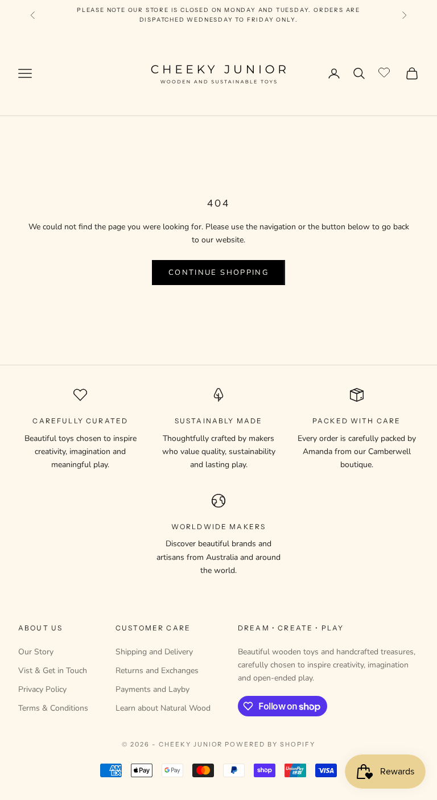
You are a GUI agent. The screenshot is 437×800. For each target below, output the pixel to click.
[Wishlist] (385, 72)
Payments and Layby (152, 689)
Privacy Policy (42, 689)
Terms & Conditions (53, 708)
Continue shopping (218, 272)
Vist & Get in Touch (52, 670)
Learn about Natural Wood (163, 708)
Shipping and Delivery (154, 651)
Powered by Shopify (270, 744)
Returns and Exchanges (157, 670)
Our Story (35, 651)
